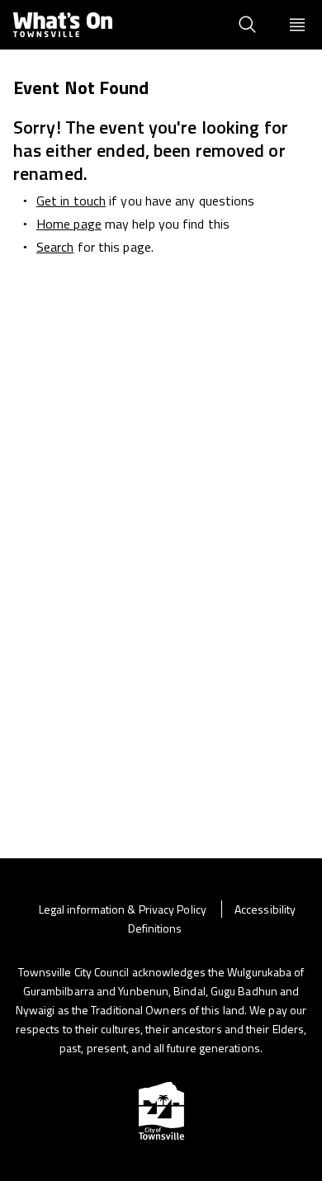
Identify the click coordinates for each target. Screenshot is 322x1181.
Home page (69, 224)
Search (55, 247)
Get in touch (71, 200)
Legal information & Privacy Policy (124, 909)
